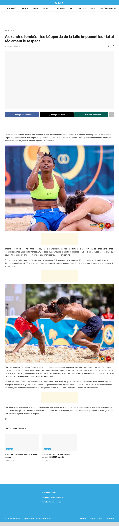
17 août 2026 (47, 460)
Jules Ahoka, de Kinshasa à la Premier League (21, 455)
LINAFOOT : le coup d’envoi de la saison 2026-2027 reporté (56, 455)
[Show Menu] (6, 2)
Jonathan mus (46, 518)
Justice (36, 8)
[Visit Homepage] (59, 2)
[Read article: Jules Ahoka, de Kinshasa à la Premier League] (22, 442)
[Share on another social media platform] (111, 114)
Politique (24, 8)
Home (7, 30)
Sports (13, 30)
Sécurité (47, 8)
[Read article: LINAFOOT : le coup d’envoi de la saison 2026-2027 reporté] (59, 442)
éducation (60, 8)
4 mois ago (8, 46)
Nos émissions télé (108, 8)
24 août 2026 (10, 460)
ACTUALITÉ (11, 8)
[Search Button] (113, 2)
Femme (93, 8)
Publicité (83, 518)
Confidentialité (109, 518)
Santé (71, 8)
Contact (99, 518)
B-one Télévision (15, 518)
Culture (82, 8)
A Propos (91, 518)
